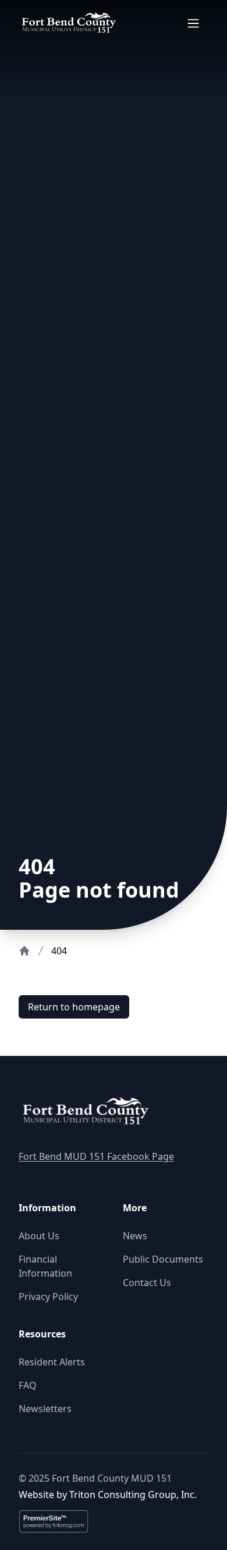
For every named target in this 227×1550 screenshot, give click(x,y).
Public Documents (163, 1259)
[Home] (24, 951)
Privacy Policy (48, 1296)
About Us (39, 1235)
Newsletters (45, 1408)
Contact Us (147, 1282)
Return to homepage (74, 1006)
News (135, 1235)
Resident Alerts (52, 1362)
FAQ (28, 1385)
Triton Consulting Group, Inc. (133, 1494)
